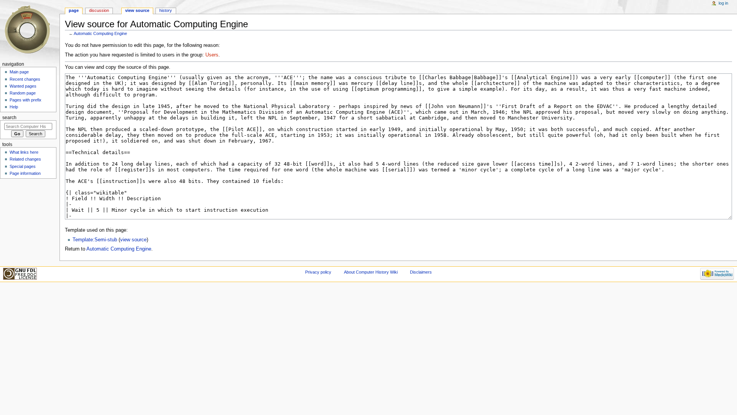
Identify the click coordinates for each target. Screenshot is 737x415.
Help (14, 107)
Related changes (25, 159)
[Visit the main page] (29, 30)
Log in (723, 3)
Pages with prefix (25, 100)
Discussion (99, 10)
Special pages (23, 166)
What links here (24, 152)
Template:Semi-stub (95, 239)
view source (133, 239)
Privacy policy (318, 272)
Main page (19, 72)
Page (74, 10)
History (165, 10)
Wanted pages (23, 86)
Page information (25, 173)
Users (211, 55)
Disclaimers (421, 272)
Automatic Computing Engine (100, 33)
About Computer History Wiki (371, 272)
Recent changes (25, 79)
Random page (23, 93)
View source (137, 10)
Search (9, 117)
